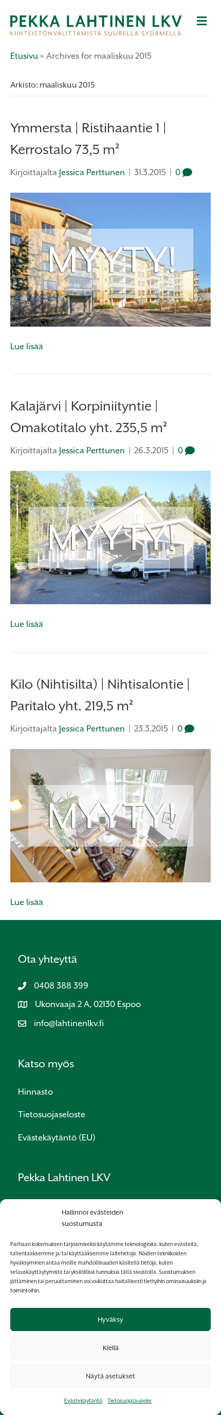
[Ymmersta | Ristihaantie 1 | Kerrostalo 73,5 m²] (110, 259)
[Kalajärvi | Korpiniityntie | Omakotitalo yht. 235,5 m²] (110, 537)
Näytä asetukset (110, 1376)
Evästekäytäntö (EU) (57, 1138)
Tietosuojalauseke (129, 1400)
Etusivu (24, 56)
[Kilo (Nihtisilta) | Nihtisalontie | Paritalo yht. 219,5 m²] (110, 815)
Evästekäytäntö (83, 1400)
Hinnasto (35, 1092)
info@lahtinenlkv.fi (69, 1023)
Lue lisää (26, 346)
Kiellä (111, 1348)
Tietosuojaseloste (51, 1114)
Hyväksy (110, 1319)
